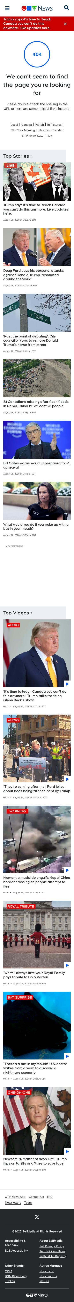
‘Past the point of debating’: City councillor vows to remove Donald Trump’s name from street (30, 340)
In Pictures (54, 124)
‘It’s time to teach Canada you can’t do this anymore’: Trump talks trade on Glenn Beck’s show (34, 696)
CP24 (8, 1271)
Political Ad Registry (52, 1256)
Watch (39, 124)
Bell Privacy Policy (51, 1246)
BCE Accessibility (16, 1250)
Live (49, 136)
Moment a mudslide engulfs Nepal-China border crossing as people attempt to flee (36, 882)
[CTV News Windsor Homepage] (37, 8)
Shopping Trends (49, 130)
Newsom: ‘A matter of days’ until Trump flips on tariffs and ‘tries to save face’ (35, 1161)
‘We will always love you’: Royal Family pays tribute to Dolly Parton (34, 975)
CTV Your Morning (23, 130)
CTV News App (15, 1196)
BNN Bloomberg (16, 1276)
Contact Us (36, 1196)
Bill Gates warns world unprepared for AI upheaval (37, 465)
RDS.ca (44, 1281)
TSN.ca (10, 1281)
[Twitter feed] (37, 1216)
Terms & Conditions (52, 1251)
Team (28, 1202)
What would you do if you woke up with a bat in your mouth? (36, 527)
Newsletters (13, 1202)
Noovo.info (46, 1271)
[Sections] (7, 8)
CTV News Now (32, 136)
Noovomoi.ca (48, 1276)
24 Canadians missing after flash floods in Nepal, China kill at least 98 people (36, 404)
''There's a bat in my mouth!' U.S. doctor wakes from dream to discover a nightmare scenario (35, 1068)
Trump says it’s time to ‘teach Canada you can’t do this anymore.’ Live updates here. (35, 209)
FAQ (50, 1196)
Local (14, 124)
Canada (26, 124)
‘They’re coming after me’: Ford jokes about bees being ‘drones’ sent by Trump (36, 789)
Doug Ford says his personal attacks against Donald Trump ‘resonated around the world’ (33, 275)
